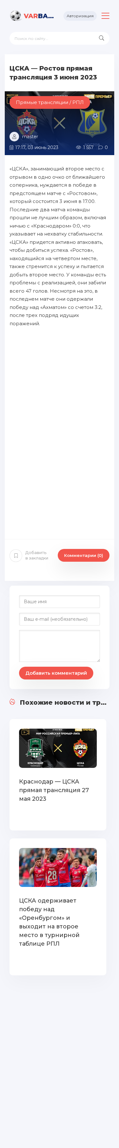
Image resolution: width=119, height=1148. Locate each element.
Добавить (36, 555)
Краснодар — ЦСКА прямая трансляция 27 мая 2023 (54, 790)
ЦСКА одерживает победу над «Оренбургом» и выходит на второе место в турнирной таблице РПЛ (49, 922)
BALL (39, 16)
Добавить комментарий (56, 673)
